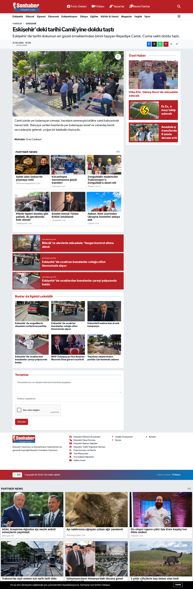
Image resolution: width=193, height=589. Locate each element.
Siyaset (41, 16)
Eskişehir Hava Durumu (84, 440)
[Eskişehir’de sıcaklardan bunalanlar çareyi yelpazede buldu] (32, 344)
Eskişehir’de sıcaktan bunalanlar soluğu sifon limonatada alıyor (64, 326)
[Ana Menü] (179, 16)
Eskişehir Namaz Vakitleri (86, 443)
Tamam (178, 585)
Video (100, 6)
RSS (19, 475)
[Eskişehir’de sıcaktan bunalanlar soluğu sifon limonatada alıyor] (68, 311)
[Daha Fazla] (165, 44)
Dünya (84, 16)
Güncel (30, 16)
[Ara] (178, 6)
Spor (147, 16)
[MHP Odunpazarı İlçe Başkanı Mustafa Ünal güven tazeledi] (68, 344)
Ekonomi (53, 16)
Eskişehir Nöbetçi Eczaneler (87, 437)
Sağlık (138, 16)
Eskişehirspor (69, 16)
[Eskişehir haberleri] (26, 6)
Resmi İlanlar (141, 6)
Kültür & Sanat (110, 16)
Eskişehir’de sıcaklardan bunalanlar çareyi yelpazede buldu (31, 359)
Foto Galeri (79, 6)
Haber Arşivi (79, 460)
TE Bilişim (176, 475)
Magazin (126, 16)
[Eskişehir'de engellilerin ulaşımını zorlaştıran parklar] (32, 311)
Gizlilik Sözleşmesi (124, 437)
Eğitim (94, 16)
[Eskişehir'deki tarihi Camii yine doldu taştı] (68, 83)
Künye (118, 440)
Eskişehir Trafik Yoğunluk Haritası (89, 447)
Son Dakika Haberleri (84, 457)
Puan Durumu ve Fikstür (85, 450)
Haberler (17, 24)
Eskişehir (18, 16)
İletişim (152, 437)
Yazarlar (118, 6)
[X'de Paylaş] (154, 44)
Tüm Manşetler (81, 453)
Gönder (21, 422)
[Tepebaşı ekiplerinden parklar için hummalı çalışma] (104, 344)
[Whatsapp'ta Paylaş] (160, 44)
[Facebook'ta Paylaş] (149, 44)
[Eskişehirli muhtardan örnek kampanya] (104, 311)
